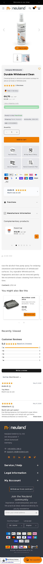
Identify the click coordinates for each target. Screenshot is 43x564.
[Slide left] (12, 245)
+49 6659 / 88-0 (14, 449)
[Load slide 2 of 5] (19, 245)
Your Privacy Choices (13, 559)
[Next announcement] (38, 2)
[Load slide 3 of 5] (21, 245)
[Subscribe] (36, 512)
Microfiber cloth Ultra (28, 298)
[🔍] (21, 31)
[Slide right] (30, 245)
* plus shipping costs (11, 103)
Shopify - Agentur (17, 552)
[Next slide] (39, 30)
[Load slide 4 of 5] (24, 245)
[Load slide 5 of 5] (26, 245)
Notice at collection (8, 562)
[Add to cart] (37, 237)
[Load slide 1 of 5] (16, 245)
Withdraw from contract (21, 489)
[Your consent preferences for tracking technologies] (4, 560)
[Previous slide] (4, 30)
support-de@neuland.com (18, 452)
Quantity (7, 127)
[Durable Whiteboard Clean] (17, 58)
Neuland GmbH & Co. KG (24, 550)
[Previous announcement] (4, 2)
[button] (3, 8)
